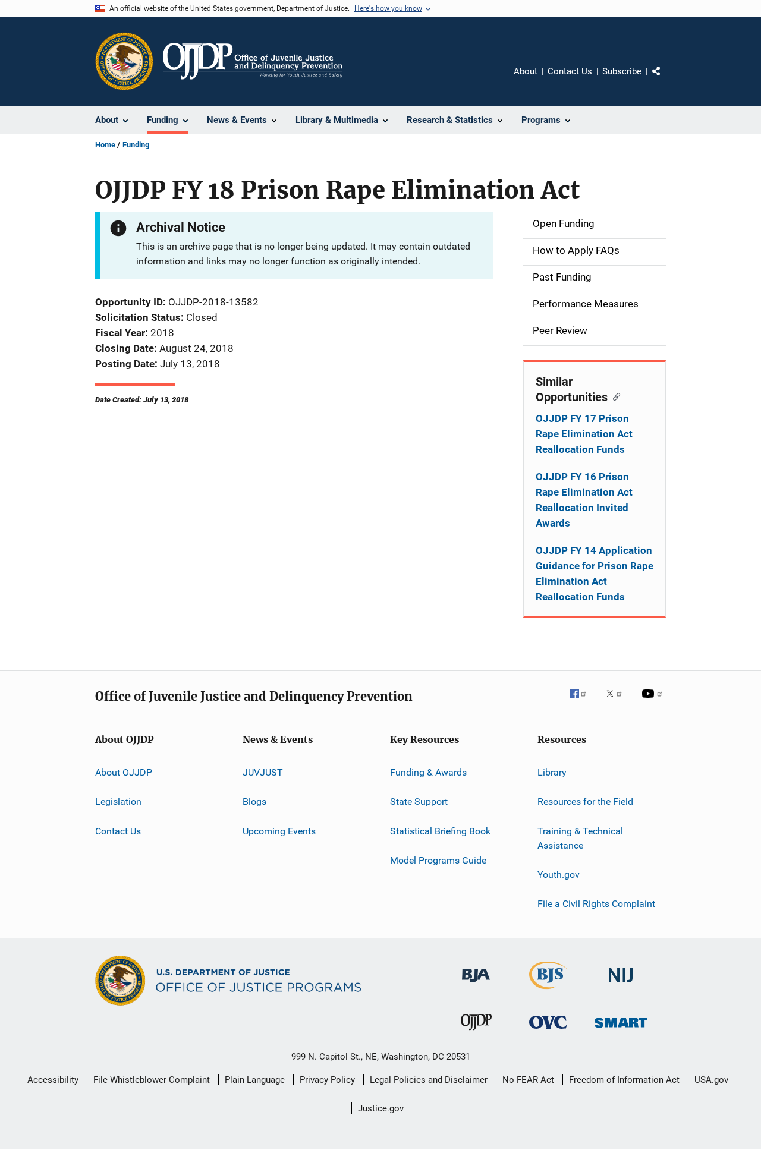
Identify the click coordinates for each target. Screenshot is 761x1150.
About (525, 71)
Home (105, 144)
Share (666, 79)
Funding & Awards (428, 772)
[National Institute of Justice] (621, 984)
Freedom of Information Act (624, 1080)
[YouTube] (654, 702)
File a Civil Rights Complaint (596, 903)
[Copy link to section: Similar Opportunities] (614, 396)
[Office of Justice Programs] (124, 61)
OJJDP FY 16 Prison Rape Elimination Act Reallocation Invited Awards (584, 500)
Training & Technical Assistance (580, 838)
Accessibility (52, 1080)
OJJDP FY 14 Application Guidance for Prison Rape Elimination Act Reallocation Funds (594, 573)
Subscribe (621, 71)
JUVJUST (263, 772)
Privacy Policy (327, 1080)
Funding (135, 144)
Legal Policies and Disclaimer (429, 1080)
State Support (419, 801)
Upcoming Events (279, 831)
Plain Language (255, 1080)
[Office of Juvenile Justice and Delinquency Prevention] (476, 1032)
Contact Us (570, 71)
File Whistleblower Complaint (151, 1080)
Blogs (254, 801)
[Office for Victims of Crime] (548, 1030)
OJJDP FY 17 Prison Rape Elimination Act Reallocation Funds (584, 433)
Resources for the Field (585, 801)
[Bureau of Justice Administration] (476, 984)
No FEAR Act (528, 1080)
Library (552, 772)
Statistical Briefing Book (440, 831)
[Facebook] (583, 702)
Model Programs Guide (438, 860)
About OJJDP (123, 772)
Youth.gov (558, 874)
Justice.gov (381, 1108)
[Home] (252, 61)
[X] (618, 702)
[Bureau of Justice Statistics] (548, 991)
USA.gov (711, 1080)
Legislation (118, 801)
